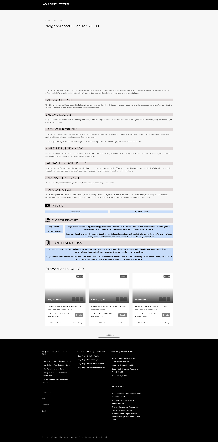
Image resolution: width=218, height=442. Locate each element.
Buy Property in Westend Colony (91, 364)
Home (44, 398)
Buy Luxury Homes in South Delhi (57, 361)
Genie (44, 411)
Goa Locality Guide (119, 376)
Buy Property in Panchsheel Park (91, 368)
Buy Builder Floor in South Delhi (56, 365)
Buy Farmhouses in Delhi (53, 369)
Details (79, 315)
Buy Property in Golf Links (88, 356)
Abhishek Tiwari (55, 323)
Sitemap (45, 405)
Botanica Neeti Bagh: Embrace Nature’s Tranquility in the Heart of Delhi (126, 417)
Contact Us (46, 392)
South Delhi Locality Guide (123, 365)
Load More (109, 335)
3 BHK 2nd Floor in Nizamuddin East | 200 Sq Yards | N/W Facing (164, 306)
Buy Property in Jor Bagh (88, 360)
